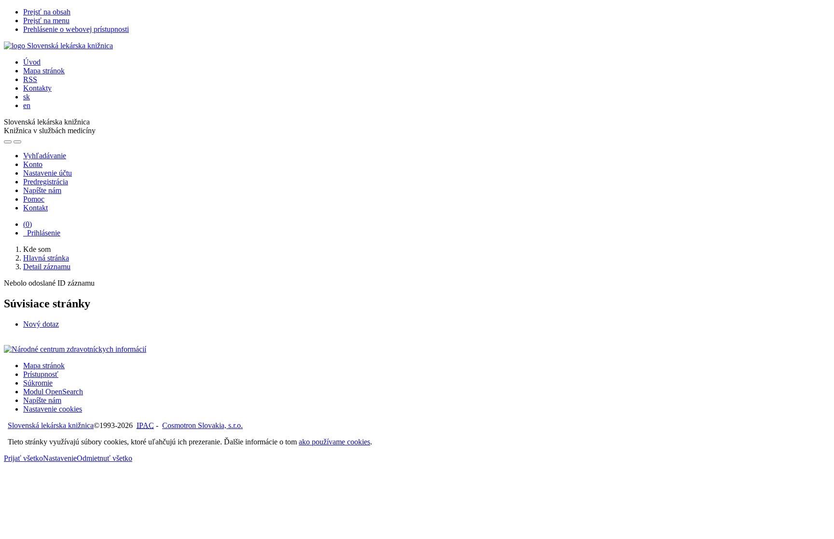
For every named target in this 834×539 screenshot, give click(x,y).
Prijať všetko (23, 458)
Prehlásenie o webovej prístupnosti (76, 29)
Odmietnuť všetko (104, 458)
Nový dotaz (41, 324)
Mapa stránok (44, 71)
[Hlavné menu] (17, 141)
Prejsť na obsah (46, 12)
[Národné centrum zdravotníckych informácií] (75, 349)
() (27, 224)
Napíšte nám (42, 190)
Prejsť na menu (46, 20)
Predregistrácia (45, 182)
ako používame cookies (334, 442)
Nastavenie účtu (47, 173)
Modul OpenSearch (53, 391)
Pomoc (33, 199)
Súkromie (38, 383)
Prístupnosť (40, 374)
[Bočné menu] (8, 141)
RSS (30, 79)
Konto (32, 164)
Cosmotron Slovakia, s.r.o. (202, 425)
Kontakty (37, 88)
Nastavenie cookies (52, 409)
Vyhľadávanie (44, 156)
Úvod (32, 62)
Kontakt (35, 208)
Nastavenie (60, 458)
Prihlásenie (41, 233)
